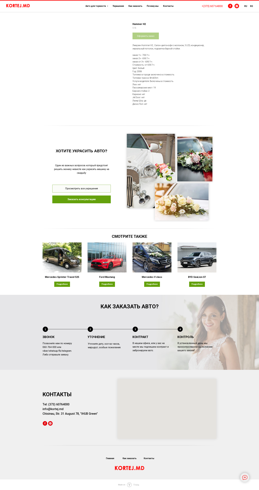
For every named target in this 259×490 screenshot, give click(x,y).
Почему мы (153, 6)
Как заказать (135, 6)
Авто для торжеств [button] (95, 6)
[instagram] (237, 6)
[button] (81, 199)
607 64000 (216, 6)
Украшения (118, 6)
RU (245, 6)
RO (251, 6)
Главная (110, 458)
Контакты (168, 6)
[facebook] (230, 6)
